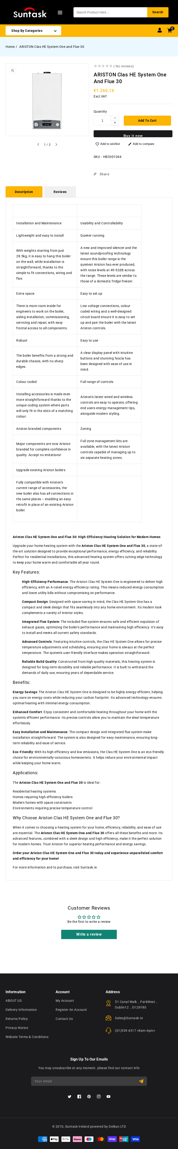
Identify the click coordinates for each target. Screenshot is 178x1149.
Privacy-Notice (17, 1028)
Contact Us (64, 1019)
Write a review (89, 934)
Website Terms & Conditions (27, 1037)
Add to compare (143, 144)
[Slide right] (56, 145)
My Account (65, 1000)
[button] (60, 13)
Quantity (100, 111)
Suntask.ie (88, 867)
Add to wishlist (110, 144)
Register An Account (71, 1010)
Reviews (60, 192)
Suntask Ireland (77, 1126)
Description (24, 192)
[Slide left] (38, 145)
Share (104, 174)
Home (10, 47)
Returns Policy (17, 1019)
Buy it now (133, 135)
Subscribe (142, 1081)
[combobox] (120, 12)
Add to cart (147, 120)
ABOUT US (14, 1000)
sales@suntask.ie (129, 1018)
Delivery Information (21, 1010)
